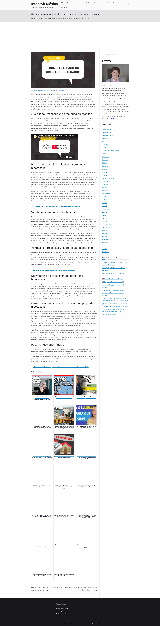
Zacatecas (105, 252)
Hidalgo (104, 187)
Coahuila (105, 160)
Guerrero (105, 184)
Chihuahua (105, 157)
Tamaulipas (105, 239)
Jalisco (104, 197)
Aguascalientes (107, 129)
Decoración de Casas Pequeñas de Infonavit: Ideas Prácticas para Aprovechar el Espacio (113, 311)
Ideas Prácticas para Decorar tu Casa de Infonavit (115, 286)
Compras (79, 3)
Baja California (106, 132)
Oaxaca (104, 212)
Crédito (104, 169)
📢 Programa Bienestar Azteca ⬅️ (113, 282)
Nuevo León (106, 209)
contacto (112, 119)
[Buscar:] (115, 54)
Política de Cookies (61, 613)
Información (105, 3)
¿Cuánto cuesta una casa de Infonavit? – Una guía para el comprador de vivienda (115, 305)
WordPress (96, 623)
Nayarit (104, 206)
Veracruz (105, 246)
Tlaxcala (104, 243)
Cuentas (104, 172)
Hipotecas (63, 90)
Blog (103, 141)
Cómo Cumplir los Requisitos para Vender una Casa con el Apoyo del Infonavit (113, 293)
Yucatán (104, 249)
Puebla (104, 215)
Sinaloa (104, 230)
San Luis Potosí (107, 227)
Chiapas (104, 154)
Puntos (88, 3)
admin (35, 90)
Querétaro (105, 221)
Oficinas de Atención (67, 3)
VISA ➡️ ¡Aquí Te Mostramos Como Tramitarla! (113, 269)
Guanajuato (105, 181)
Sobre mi (116, 3)
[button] (83, 3)
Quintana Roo (106, 224)
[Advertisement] (80, 34)
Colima (104, 163)
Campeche (105, 144)
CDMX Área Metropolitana (110, 150)
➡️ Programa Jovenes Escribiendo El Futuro (114, 274)
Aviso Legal (59, 611)
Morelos (104, 203)
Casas (96, 3)
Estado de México (108, 178)
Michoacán (105, 200)
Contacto (64, 7)
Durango (105, 175)
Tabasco (105, 236)
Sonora (104, 233)
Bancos (104, 138)
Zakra (90, 623)
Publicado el (45, 90)
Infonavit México (44, 4)
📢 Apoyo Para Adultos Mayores (112, 279)
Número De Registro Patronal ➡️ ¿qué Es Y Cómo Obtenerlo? (115, 264)
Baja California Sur (108, 135)
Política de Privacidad (62, 608)
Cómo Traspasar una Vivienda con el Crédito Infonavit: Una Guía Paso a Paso (115, 299)
